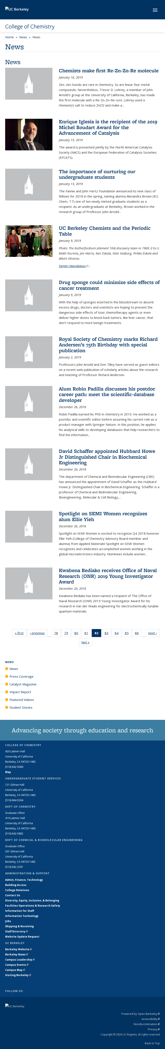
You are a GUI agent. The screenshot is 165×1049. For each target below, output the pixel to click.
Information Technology (21, 916)
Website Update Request (22, 936)
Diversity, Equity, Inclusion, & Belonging (32, 900)
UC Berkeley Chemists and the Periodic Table (105, 231)
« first (20, 633)
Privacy (154, 1029)
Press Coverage (21, 676)
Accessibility (151, 1019)
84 (118, 634)
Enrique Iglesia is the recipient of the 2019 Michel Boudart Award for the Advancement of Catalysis (108, 127)
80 (77, 634)
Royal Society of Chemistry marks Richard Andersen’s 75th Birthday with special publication (108, 345)
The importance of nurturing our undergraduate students (97, 174)
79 (67, 634)
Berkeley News (16, 954)
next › (154, 633)
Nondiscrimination (147, 1024)
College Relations (17, 890)
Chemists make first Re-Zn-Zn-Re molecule (109, 70)
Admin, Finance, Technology (24, 880)
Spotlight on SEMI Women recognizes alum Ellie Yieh (103, 516)
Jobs (8, 921)
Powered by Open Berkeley (140, 1014)
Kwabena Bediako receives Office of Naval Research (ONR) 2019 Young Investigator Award (108, 576)
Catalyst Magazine (23, 684)
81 (87, 634)
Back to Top (152, 1043)
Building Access (15, 885)
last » (87, 642)
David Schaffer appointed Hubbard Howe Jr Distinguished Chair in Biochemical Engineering (107, 457)
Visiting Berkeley (18, 975)
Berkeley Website (18, 949)
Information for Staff (19, 911)
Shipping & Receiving (19, 926)
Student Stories (20, 707)
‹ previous (38, 633)
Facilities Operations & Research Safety (32, 905)
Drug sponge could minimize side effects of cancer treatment (109, 285)
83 (108, 634)
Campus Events (17, 965)
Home (9, 37)
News (23, 37)
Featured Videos (21, 699)
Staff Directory (16, 931)
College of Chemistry (30, 26)
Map (8, 772)
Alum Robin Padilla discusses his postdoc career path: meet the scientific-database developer (107, 394)
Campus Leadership (20, 959)
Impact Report (20, 692)
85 (128, 634)
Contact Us (12, 895)
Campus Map (15, 970)
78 (57, 634)
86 (138, 634)
